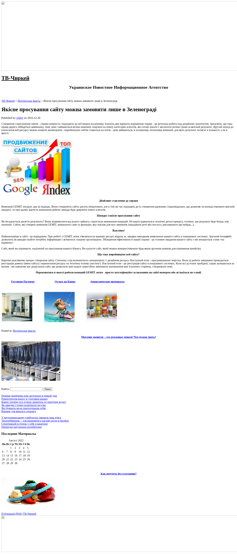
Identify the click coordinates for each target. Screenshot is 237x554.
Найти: (5, 389)
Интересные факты (24, 330)
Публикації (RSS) (11, 513)
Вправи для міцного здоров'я (18, 411)
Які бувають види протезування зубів (23, 408)
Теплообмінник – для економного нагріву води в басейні (35, 420)
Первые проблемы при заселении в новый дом (29, 395)
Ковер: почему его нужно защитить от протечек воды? (33, 402)
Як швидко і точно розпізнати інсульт (23, 405)
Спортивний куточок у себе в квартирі (24, 423)
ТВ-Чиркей (15, 78)
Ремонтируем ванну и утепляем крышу (24, 398)
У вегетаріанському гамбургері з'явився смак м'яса (31, 417)
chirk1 (19, 117)
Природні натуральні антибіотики (21, 426)
